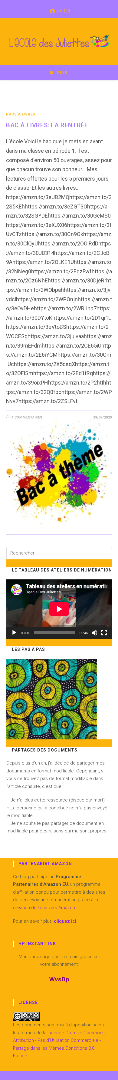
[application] (59, 609)
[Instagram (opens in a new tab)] (59, 11)
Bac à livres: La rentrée (47, 125)
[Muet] (94, 633)
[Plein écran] (104, 633)
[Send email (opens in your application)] (66, 11)
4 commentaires (26, 417)
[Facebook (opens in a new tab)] (52, 11)
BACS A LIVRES (20, 114)
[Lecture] (14, 633)
